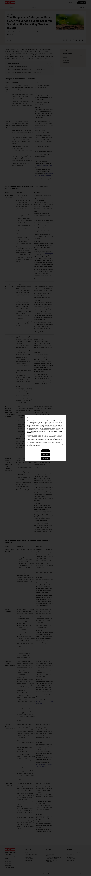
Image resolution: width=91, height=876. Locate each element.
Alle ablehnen (45, 458)
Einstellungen (45, 454)
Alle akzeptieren (45, 451)
